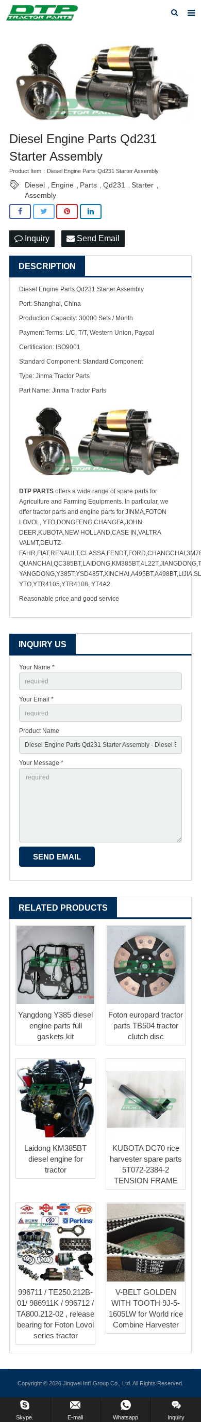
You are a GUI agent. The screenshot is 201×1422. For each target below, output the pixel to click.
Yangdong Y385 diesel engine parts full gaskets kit (55, 1025)
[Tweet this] (44, 211)
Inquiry (36, 238)
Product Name (39, 731)
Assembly (40, 195)
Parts (88, 185)
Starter (142, 185)
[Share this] (20, 211)
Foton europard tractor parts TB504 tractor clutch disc (145, 1025)
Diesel (35, 185)
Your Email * (36, 699)
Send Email (97, 238)
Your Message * (41, 763)
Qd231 (114, 185)
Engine (62, 185)
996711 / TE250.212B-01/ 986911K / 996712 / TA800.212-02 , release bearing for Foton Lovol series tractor (55, 1314)
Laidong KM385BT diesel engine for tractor (55, 1159)
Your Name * (37, 667)
